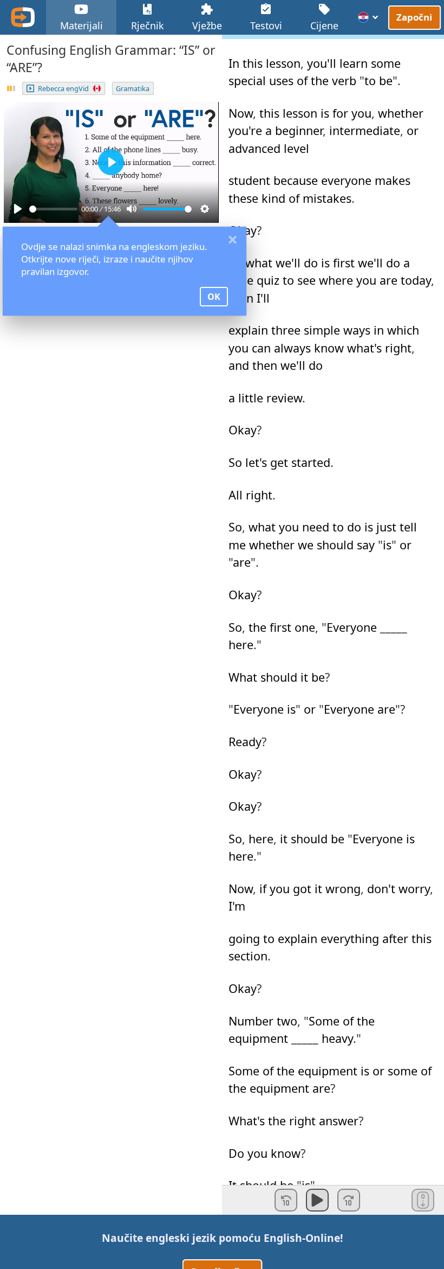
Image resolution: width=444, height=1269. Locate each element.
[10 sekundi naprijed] (348, 1200)
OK (213, 297)
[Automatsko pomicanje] (423, 1200)
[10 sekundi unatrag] (286, 1200)
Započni (414, 17)
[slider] (53, 209)
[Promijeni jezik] (368, 17)
